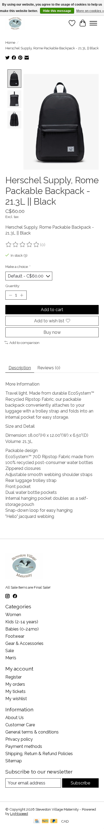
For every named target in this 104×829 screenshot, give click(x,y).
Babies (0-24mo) (22, 629)
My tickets (15, 691)
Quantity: (12, 286)
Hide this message (57, 11)
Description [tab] (20, 367)
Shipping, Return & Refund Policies (39, 753)
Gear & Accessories (24, 643)
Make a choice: (17, 266)
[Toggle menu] (93, 23)
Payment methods (23, 746)
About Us (14, 717)
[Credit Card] (36, 821)
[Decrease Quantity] (10, 295)
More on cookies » (90, 11)
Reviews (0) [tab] (48, 367)
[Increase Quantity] (21, 295)
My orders (15, 684)
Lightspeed (19, 813)
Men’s (10, 657)
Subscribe (80, 783)
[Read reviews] (22, 244)
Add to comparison (24, 342)
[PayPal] (45, 821)
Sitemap (13, 760)
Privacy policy (19, 739)
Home (10, 42)
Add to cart (52, 309)
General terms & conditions (32, 732)
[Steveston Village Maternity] (15, 23)
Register (13, 677)
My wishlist (16, 698)
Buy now (52, 332)
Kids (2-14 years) (21, 621)
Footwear (14, 636)
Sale (9, 650)
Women (13, 614)
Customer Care (20, 724)
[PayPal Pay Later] (53, 821)
